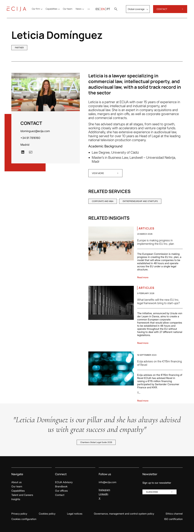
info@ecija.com (107, 482)
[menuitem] (67, 8)
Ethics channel (174, 513)
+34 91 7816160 (30, 138)
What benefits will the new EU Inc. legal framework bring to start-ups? (158, 301)
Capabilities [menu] (51, 8)
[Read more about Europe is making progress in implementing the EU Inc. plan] (111, 243)
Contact (59, 494)
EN (103, 9)
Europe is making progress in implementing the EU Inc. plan (155, 242)
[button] (115, 9)
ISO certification (173, 519)
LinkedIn (103, 494)
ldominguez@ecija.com (35, 131)
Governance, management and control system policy (124, 513)
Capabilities (18, 490)
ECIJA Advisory (64, 482)
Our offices (61, 490)
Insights (15, 499)
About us (16, 482)
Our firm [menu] (36, 8)
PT (108, 9)
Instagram (104, 489)
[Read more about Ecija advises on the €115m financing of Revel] (111, 368)
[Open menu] (89, 9)
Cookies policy (47, 513)
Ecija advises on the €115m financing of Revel (159, 363)
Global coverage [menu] (136, 9)
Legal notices (74, 513)
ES (97, 9)
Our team (16, 486)
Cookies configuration (23, 519)
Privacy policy (19, 513)
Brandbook (61, 486)
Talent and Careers (22, 494)
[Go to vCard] (30, 152)
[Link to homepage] (16, 9)
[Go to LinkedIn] (22, 152)
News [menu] (78, 8)
